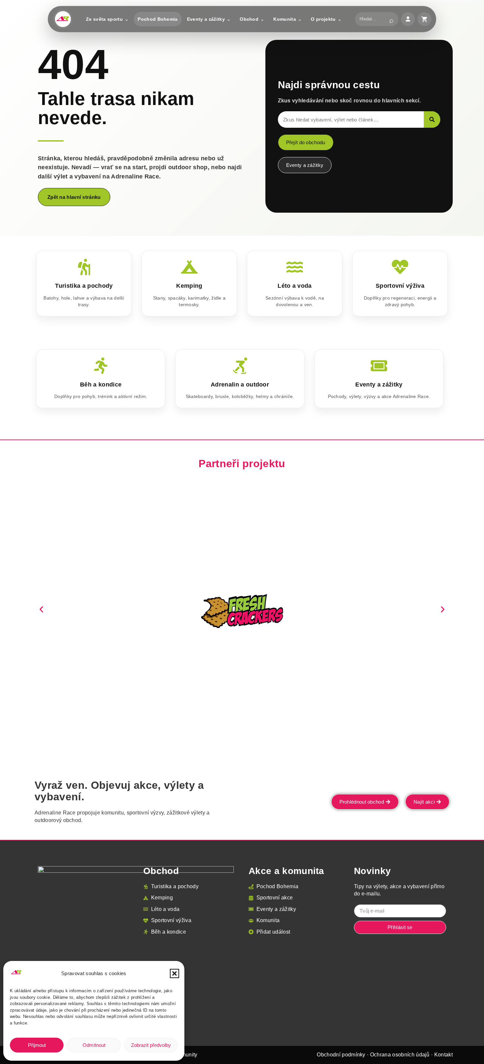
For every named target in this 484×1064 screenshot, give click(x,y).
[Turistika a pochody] (84, 267)
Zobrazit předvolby (151, 1045)
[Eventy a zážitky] (379, 366)
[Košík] (424, 19)
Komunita (284, 19)
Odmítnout (94, 1045)
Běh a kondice (100, 384)
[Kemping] (189, 267)
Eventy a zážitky (206, 19)
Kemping (189, 285)
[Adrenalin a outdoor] (240, 366)
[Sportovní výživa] (400, 267)
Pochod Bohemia (157, 19)
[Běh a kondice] (101, 366)
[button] (174, 973)
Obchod (249, 19)
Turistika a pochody (84, 285)
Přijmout (37, 1045)
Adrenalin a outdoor (240, 384)
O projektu (323, 19)
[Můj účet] (408, 19)
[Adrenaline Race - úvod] (62, 19)
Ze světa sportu (104, 19)
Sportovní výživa (400, 285)
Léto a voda (295, 285)
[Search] (432, 119)
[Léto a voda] (294, 267)
